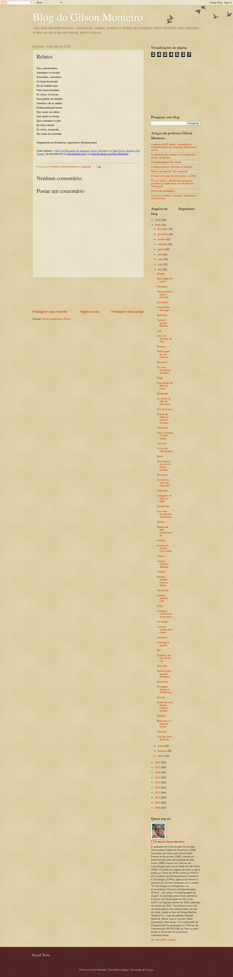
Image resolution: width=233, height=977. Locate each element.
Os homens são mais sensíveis (163, 482)
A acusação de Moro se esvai (165, 386)
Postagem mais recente (50, 312)
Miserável (162, 362)
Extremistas (163, 506)
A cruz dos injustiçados (164, 450)
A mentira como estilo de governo (164, 614)
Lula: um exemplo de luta (164, 338)
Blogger (149, 969)
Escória (161, 697)
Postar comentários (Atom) (56, 319)
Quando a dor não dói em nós (164, 658)
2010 (158, 802)
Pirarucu (161, 346)
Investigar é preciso (163, 644)
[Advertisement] (88, 293)
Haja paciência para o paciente (164, 294)
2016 (158, 772)
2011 (158, 797)
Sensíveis (162, 475)
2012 (158, 792)
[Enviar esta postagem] (98, 166)
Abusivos (162, 731)
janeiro (161, 756)
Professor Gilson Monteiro (170, 841)
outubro (162, 239)
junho (161, 259)
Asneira (161, 540)
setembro (163, 244)
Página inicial (89, 312)
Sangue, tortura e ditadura (162, 564)
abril (160, 269)
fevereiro (162, 751)
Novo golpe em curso (165, 280)
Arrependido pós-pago (163, 308)
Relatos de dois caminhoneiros (164, 531)
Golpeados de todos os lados (164, 498)
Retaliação (162, 393)
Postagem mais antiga (127, 312)
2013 (158, 787)
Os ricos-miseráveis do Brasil (164, 370)
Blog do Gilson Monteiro (88, 16)
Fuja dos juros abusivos (164, 738)
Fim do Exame (164, 409)
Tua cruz (161, 443)
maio (160, 264)
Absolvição (163, 590)
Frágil (160, 378)
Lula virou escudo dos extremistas (164, 514)
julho (160, 254)
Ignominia (162, 315)
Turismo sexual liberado (162, 323)
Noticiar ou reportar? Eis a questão (169, 171)
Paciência (162, 286)
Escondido (162, 302)
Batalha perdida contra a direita (162, 581)
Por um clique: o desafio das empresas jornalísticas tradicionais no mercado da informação (172, 183)
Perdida (161, 571)
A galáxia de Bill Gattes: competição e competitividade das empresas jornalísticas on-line (174, 147)
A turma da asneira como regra (164, 548)
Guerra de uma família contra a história (165, 706)
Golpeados (162, 490)
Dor (159, 650)
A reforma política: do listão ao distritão (171, 167)
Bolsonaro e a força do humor (164, 724)
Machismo (162, 681)
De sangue (162, 621)
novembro (163, 234)
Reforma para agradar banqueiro (164, 674)
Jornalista (162, 637)
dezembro (163, 229)
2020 (158, 220)
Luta (159, 331)
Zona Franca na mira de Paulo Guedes (164, 465)
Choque (161, 273)
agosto (161, 249)
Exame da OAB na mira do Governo (163, 418)
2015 (158, 777)
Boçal (160, 456)
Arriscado (162, 666)
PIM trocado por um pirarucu (163, 354)
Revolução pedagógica (163, 191)
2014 (158, 782)
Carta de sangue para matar (165, 629)
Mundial (161, 715)
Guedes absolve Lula (162, 598)
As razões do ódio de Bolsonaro (164, 401)
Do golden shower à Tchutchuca (164, 689)
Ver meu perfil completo (163, 939)
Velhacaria (162, 427)
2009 (158, 807)
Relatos (161, 522)
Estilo (160, 606)
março (161, 745)
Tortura (160, 556)
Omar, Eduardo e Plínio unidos (165, 436)
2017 (158, 767)
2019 (158, 225)
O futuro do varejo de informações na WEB (173, 176)
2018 (158, 762)
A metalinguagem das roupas (166, 162)
